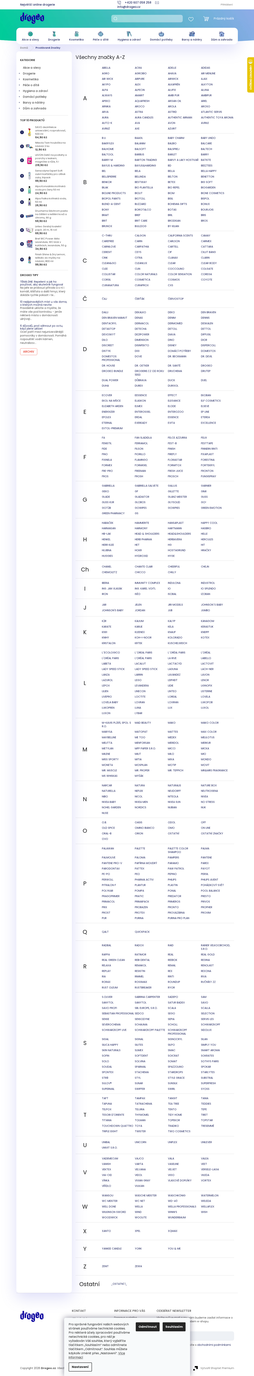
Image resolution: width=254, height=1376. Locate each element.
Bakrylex (108, 143)
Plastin (173, 885)
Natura (140, 785)
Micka (205, 748)
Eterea (205, 417)
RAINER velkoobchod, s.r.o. (215, 947)
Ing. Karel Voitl (145, 588)
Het (137, 545)
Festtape (207, 443)
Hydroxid (141, 556)
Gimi (203, 491)
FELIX (204, 438)
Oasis (138, 822)
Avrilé (106, 128)
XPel (137, 1231)
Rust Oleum (110, 987)
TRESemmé (207, 1126)
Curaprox (142, 285)
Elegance (174, 401)
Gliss (204, 497)
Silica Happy (110, 1045)
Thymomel (142, 1115)
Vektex (106, 1169)
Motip (172, 765)
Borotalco (143, 210)
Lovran (140, 702)
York (138, 1248)
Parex (205, 863)
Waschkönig (177, 1195)
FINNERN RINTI (209, 449)
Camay (205, 235)
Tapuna (107, 1104)
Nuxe (105, 813)
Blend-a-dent (111, 204)
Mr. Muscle (109, 770)
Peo (137, 874)
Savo (204, 1002)
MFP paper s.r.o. (145, 748)
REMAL (172, 965)
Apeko (106, 101)
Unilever (206, 1142)
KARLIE (139, 627)
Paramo (173, 863)
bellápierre (109, 176)
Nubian (172, 807)
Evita (171, 423)
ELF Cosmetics (211, 401)
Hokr (138, 550)
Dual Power (110, 380)
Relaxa (106, 965)
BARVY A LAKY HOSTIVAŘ (183, 160)
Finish (171, 449)
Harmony (141, 528)
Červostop (176, 299)
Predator (174, 896)
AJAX (204, 79)
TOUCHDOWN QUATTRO (117, 1126)
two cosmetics (179, 1131)
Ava (137, 123)
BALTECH (206, 149)
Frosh (139, 476)
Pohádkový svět (212, 885)
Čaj (104, 299)
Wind (138, 1212)
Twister (140, 1131)
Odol (171, 822)
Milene (106, 754)
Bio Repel (174, 187)
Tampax (140, 1098)
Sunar (139, 1083)
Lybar (138, 713)
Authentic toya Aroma (217, 117)
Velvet (172, 1169)
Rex (170, 971)
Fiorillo (140, 454)
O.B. (104, 822)
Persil (205, 874)
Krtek (138, 643)
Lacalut (140, 663)
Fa (103, 438)
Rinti (171, 976)
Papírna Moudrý (146, 863)
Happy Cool (209, 523)
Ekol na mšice (111, 401)
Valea (205, 1158)
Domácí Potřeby (179, 351)
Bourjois (207, 210)
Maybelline (109, 737)
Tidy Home (175, 1115)
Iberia (105, 583)
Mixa (171, 759)
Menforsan (142, 743)
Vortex (206, 1180)
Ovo (105, 839)
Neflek (139, 791)
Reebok (172, 960)
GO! (203, 502)
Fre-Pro (107, 471)
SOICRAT (173, 1056)
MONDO (206, 759)
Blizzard (140, 204)
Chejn (205, 566)
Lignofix (206, 685)
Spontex (108, 1072)
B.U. (104, 138)
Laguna (173, 669)
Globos (140, 502)
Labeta (106, 663)
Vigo (171, 1175)
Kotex (205, 637)
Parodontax (111, 868)
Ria (104, 976)
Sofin (105, 1056)
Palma (205, 848)
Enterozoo (176, 412)
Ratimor (140, 954)
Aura (105, 117)
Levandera (142, 685)
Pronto (173, 907)
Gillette (173, 491)
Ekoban (206, 395)
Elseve (205, 406)
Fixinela (107, 460)
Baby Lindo (208, 138)
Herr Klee (108, 545)
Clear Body (209, 263)
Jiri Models (175, 605)
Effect (172, 395)
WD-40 (172, 1201)
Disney (172, 345)
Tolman (140, 1120)
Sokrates (207, 1056)
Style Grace (176, 1078)
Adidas (205, 68)
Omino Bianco (144, 828)
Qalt (105, 932)
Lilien (105, 691)
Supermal (108, 1089)
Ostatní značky (212, 833)
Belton (172, 176)
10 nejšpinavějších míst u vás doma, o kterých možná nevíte (43, 303)
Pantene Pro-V (112, 863)
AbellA (106, 68)
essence (173, 417)
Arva (105, 112)
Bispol (205, 198)
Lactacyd (175, 663)
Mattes (173, 732)
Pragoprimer (111, 896)
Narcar (107, 785)
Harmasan (109, 528)
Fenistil (107, 443)
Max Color (209, 732)
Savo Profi (109, 1008)
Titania (106, 1120)
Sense (105, 1019)
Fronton (207, 471)
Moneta (107, 765)
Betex (171, 182)
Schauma (141, 1024)
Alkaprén (174, 84)
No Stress (208, 802)
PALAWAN (108, 848)
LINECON (140, 691)
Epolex (106, 417)
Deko (171, 312)
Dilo (105, 340)
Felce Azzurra (177, 438)
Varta (139, 1164)
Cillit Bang (208, 252)
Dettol (206, 329)
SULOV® (107, 1083)
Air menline (208, 73)
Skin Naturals (111, 1050)
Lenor (205, 680)
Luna (138, 708)
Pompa (139, 891)
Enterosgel (143, 412)
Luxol (205, 708)
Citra (138, 258)
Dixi (137, 351)
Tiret (204, 1115)
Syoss (205, 1089)
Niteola (173, 796)
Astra (139, 112)
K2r (104, 621)
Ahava (172, 73)
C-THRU (107, 235)
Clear (172, 263)
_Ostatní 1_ (119, 1284)
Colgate (207, 269)
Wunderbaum (177, 1217)
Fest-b (172, 443)
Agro (105, 73)
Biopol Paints (111, 198)
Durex (139, 386)
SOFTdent (141, 1056)
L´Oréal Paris (176, 652)
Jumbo (205, 610)
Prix (104, 907)
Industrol (208, 583)
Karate (106, 627)
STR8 (105, 1078)
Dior (204, 340)
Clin (137, 269)
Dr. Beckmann (177, 356)
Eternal (107, 423)
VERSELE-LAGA (210, 1169)
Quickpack (142, 932)
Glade (106, 497)
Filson (139, 449)
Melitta (107, 743)
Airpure (140, 79)
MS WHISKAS (110, 776)
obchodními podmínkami (214, 1345)
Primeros (174, 901)
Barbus (139, 154)
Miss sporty (110, 759)
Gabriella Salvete (146, 486)
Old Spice (108, 828)
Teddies (206, 1104)
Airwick (173, 79)
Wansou (107, 1195)
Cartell (173, 246)
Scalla (205, 1008)
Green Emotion (211, 508)
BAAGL (139, 138)
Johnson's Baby (113, 610)
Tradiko (173, 1126)
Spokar (206, 1067)
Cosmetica (142, 280)
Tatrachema (143, 1104)
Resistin (140, 971)
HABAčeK (107, 523)
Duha (105, 386)
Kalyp (171, 621)
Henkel (106, 539)
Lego (138, 680)
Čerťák (140, 299)
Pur (104, 918)
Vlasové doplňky (180, 1180)
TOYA (138, 1126)
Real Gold (208, 954)
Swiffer (140, 1089)
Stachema (142, 1072)
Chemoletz (109, 572)
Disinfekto (142, 345)
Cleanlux (141, 263)
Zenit (105, 1266)
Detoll (172, 329)
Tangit (172, 1098)
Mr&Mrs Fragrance (214, 770)
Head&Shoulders (179, 534)
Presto (206, 896)
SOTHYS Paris (210, 1061)
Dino (171, 340)
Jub (170, 610)
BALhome (108, 149)
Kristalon (108, 643)
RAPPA (106, 954)
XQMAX (172, 1231)
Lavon (205, 675)
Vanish (106, 1164)
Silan (204, 1039)
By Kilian (173, 226)
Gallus (172, 486)
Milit (138, 754)
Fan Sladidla (143, 438)
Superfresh (208, 1083)
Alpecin (140, 90)
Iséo (137, 594)
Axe (137, 128)
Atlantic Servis (211, 112)
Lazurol (107, 680)
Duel (204, 380)
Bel (104, 171)
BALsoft (140, 149)
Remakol (140, 965)
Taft (105, 1098)
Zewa (138, 1266)
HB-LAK (106, 534)
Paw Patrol (176, 868)
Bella (171, 171)
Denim (172, 318)
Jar (104, 605)
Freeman (140, 471)
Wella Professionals (182, 1206)
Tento (172, 1109)
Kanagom (207, 621)
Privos (205, 901)
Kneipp (205, 632)
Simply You (208, 1045)
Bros (204, 221)
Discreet (108, 345)
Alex (138, 84)
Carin (138, 241)
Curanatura (110, 285)
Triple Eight (110, 1131)
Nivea (204, 796)
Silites (139, 1045)
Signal (139, 1039)
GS (136, 513)
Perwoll (107, 879)
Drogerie (29, 73)
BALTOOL (108, 154)
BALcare (206, 143)
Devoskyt (108, 334)
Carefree (108, 241)
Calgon (140, 235)
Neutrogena (209, 791)
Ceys (138, 252)
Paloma (140, 857)
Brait (105, 215)
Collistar (108, 274)
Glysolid (174, 502)
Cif (170, 252)
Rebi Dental (142, 960)
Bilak (105, 187)
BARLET (172, 154)
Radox (139, 945)
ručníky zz (208, 982)
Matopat (141, 732)
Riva (203, 976)
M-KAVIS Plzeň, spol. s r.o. (116, 724)
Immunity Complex (147, 583)
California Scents (180, 235)
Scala (172, 1008)
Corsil (106, 280)
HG (170, 545)
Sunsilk (172, 1083)
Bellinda (140, 176)
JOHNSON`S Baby (212, 605)
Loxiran (173, 702)
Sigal (105, 1039)
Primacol (108, 901)
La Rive (172, 658)
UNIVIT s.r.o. (110, 1147)
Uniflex (172, 1142)
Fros (105, 476)
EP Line (205, 412)
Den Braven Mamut (114, 318)
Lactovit (207, 663)
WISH (204, 1212)
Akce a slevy (32, 68)
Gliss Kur (108, 502)
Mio (203, 754)
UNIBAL (106, 1142)
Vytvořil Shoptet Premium (217, 1368)
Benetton (207, 176)
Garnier (206, 486)
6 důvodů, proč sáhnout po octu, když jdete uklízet (41, 327)
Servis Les (207, 1019)
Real (171, 954)
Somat (172, 1061)
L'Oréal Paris (110, 658)
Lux (170, 708)
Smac (171, 1050)
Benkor (107, 182)
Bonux (205, 204)
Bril (170, 215)
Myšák (139, 776)
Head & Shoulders (147, 534)
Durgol (173, 386)
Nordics (140, 807)
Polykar (107, 891)
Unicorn (140, 1142)
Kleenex (140, 632)
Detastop (108, 329)
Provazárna (176, 913)
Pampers (173, 857)
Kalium (139, 621)
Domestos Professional (111, 358)
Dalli (105, 312)
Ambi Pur (173, 95)
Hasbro (206, 528)
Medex (172, 737)
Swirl (171, 1089)
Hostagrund (177, 550)
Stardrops (175, 1072)
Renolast (207, 965)
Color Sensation (180, 274)
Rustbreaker (143, 987)
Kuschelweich (177, 643)
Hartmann (175, 528)
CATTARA (207, 246)
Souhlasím (174, 1327)
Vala (171, 1158)
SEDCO (139, 1013)
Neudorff (174, 791)
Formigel (141, 465)
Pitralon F (109, 885)
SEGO (171, 1013)
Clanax (173, 258)
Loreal (172, 697)
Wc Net (140, 1201)
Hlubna (106, 550)
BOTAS (172, 210)
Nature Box (209, 785)
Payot (205, 868)
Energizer (108, 412)
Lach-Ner (207, 669)
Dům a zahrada (34, 108)
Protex (140, 913)
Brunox (107, 226)
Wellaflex (207, 1206)
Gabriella (108, 486)
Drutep (206, 371)
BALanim (140, 143)
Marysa (107, 732)
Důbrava (140, 380)
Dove (138, 356)
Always (107, 95)
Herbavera (175, 539)
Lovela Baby (110, 702)
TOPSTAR (207, 1120)
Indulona (174, 583)
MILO (171, 754)
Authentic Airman (180, 117)
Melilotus (208, 737)
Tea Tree (173, 1104)
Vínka (105, 1180)
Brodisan (174, 221)
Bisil (170, 198)
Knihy (105, 637)
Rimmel (139, 976)
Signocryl (175, 1039)
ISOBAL (172, 594)
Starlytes (208, 1072)
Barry (205, 154)
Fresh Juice (175, 471)
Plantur (140, 885)
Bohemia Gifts (177, 204)
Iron (105, 594)
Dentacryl (109, 323)
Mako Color (210, 723)
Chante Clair (144, 566)
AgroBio (141, 73)
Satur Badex (176, 1002)
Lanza (106, 675)
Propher (206, 907)
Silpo (171, 1045)
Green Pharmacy (113, 513)
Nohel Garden (111, 807)
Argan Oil (174, 101)
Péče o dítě (31, 85)
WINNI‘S (172, 1212)
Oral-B (106, 833)
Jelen (138, 605)
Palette (140, 848)
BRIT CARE (141, 221)
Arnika (106, 106)
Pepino (172, 874)
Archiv (28, 352)
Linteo (172, 691)
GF (136, 491)
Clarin (205, 258)
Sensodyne (142, 1019)
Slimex (139, 1050)
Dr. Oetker (142, 365)
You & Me (174, 1248)
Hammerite (142, 523)
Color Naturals (146, 274)
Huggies (107, 556)
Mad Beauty (143, 723)
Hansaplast (176, 523)
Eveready (141, 423)
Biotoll (140, 198)
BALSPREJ (173, 149)
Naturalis (174, 785)
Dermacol (142, 323)
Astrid (172, 112)
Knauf (172, 632)
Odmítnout (148, 1327)
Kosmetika (31, 79)
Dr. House (108, 365)
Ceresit (107, 252)
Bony (105, 210)
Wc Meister (110, 1201)
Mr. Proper (142, 770)
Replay (106, 971)
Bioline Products (114, 193)
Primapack (142, 901)
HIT (203, 545)
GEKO (105, 491)
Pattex (139, 868)
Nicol (139, 796)
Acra (138, 68)
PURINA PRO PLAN (178, 918)
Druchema (175, 371)
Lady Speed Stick (113, 669)
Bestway (141, 182)
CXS (170, 285)
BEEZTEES (206, 165)
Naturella (108, 791)
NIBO (105, 796)
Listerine (206, 691)
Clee (105, 269)
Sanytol (108, 1002)
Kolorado (175, 637)
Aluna (205, 90)
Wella (139, 1206)
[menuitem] (30, 35)
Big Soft (207, 182)
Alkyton (207, 84)
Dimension (142, 340)
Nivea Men (141, 802)
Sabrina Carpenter (147, 997)
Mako (172, 723)
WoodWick (110, 1217)
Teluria (139, 1109)
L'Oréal (206, 652)
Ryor (171, 987)
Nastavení (80, 1367)
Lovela (205, 697)
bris (203, 215)
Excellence (208, 423)
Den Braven (208, 312)
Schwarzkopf (210, 1024)
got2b (106, 508)
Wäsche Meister (146, 1195)
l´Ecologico (111, 652)
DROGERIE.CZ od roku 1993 (149, 372)
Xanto (106, 1231)
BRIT (104, 221)
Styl (138, 1078)
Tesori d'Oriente (113, 1115)
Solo (105, 1061)
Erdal (138, 417)
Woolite (141, 1217)
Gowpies (174, 508)
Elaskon (140, 401)
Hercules (207, 539)
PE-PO (106, 874)
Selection (208, 1013)
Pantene (206, 857)
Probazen (141, 907)
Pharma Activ (144, 879)
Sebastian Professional (118, 1013)
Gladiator (142, 497)
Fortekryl (208, 465)
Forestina (208, 460)
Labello (206, 658)
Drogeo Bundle (112, 371)
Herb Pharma (143, 539)
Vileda (205, 1175)
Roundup (174, 982)
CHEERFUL (174, 566)
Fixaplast (207, 454)
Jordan (140, 610)
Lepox (106, 685)
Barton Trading (146, 160)
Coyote (206, 280)
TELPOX (106, 1109)
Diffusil (206, 334)
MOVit (205, 765)
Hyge (171, 556)
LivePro (107, 697)
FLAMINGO (141, 460)
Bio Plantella (144, 187)
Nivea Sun (174, 802)
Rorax (106, 982)
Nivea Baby (109, 802)
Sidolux (206, 1030)
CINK (105, 258)
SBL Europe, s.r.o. (146, 1008)
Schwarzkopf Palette (150, 1030)
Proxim (206, 913)
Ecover (107, 395)
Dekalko (140, 312)
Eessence (141, 395)
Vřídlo (106, 1186)
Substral (207, 1078)
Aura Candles (144, 117)
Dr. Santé (174, 365)
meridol (173, 743)
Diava (171, 334)
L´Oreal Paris (143, 652)
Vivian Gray (142, 1180)
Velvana (140, 1169)
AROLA (172, 106)
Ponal (172, 891)
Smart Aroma (210, 1050)
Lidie (170, 685)
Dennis (205, 318)
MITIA (138, 759)
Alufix (172, 90)
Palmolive (108, 857)
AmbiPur (206, 95)
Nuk (203, 807)
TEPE (204, 1109)
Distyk (106, 351)
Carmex (206, 241)
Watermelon (209, 1195)
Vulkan (139, 1186)
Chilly (172, 572)
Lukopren (108, 708)
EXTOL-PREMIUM (112, 428)
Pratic (139, 896)
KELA (171, 627)
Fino (105, 454)
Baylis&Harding (145, 165)
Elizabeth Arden (112, 406)
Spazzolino (175, 1067)
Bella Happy (209, 171)
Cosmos (174, 280)
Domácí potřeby (35, 97)
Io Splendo (208, 588)
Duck (171, 380)
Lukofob (207, 702)
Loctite (140, 697)
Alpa (105, 90)
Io (169, 588)
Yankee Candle (112, 1248)
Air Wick (107, 79)
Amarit (139, 95)
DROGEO (206, 365)
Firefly (172, 454)
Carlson (174, 241)
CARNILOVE (109, 246)
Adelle (172, 68)
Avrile (205, 123)
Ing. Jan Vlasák (112, 588)
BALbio (172, 143)
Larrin (139, 675)
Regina (205, 960)
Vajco (139, 1158)
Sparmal (140, 1067)
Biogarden (208, 187)
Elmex (139, 406)
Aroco (140, 106)
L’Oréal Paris (143, 658)
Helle (204, 534)
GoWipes (141, 508)
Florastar (175, 460)
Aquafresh (142, 101)
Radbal (106, 945)
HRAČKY (206, 550)
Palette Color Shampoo (178, 850)
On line (205, 828)
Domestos (208, 351)
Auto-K (107, 123)
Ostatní (173, 833)
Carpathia (142, 246)
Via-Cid (107, 1175)
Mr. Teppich (175, 770)
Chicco (140, 572)
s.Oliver (107, 997)
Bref (137, 215)
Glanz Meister (177, 497)
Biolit (139, 193)
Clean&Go (109, 263)
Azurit (172, 128)
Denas (139, 318)
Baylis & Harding (113, 165)
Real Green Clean (113, 960)
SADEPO (173, 997)
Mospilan (141, 765)
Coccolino (176, 269)
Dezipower (142, 334)
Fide (104, 449)
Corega (206, 274)
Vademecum (110, 1158)
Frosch (173, 476)
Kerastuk (207, 627)
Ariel (204, 101)
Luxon (106, 713)
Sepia (171, 1019)
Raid (171, 945)
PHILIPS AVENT (209, 879)
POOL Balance (210, 891)
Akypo (106, 84)
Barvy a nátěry (34, 103)
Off (203, 822)
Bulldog (140, 226)
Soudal (107, 1067)
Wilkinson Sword (114, 1212)
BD (169, 165)
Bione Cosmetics (212, 193)
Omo (171, 828)
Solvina (140, 1061)
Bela (137, 171)
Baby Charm (176, 138)
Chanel (106, 566)
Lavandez (174, 675)
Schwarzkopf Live (114, 1030)
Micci (171, 748)
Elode (172, 406)
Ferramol (141, 443)
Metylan (107, 748)
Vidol (138, 1175)
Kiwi (104, 632)
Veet (204, 1164)
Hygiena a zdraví (35, 91)
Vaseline (173, 1164)
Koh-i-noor (143, 637)
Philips (172, 879)
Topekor (174, 1120)
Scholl (173, 1024)
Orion (139, 833)
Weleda (206, 1201)
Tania (204, 1098)
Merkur (206, 743)
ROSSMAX (141, 982)
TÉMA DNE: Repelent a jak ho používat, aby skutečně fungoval (41, 283)
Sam (203, 997)
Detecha (140, 329)
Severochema (111, 1024)
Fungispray (208, 476)
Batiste (206, 160)
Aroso (205, 106)
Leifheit (172, 680)
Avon (171, 123)
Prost (106, 913)
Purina (139, 918)
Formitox (174, 465)
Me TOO (140, 737)
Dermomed (175, 323)
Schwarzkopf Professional (177, 1031)
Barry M (107, 160)
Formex (107, 465)
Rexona (206, 971)
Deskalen (207, 323)
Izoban (205, 594)
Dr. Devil (206, 356)
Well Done (109, 1206)
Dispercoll (208, 345)
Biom (171, 193)
